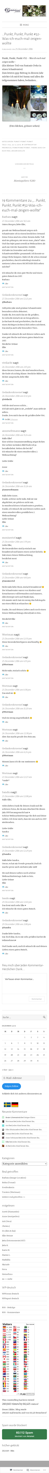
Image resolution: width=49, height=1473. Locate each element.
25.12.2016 (16, 145)
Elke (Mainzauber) (13, 1130)
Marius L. (6, 1255)
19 (5, 1055)
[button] (16, 103)
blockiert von (27, 1435)
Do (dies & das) (9, 1231)
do (7, 1146)
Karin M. (6, 1250)
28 (18, 1061)
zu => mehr (7, 1279)
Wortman (8, 634)
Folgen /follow (11, 1086)
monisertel (9, 537)
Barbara (6, 216)
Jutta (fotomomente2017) (13, 1240)
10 (38, 1043)
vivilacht (7, 362)
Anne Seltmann (12, 1138)
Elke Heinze (7, 1236)
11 (44, 1043)
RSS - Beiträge (8, 1307)
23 (31, 1055)
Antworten (7, 287)
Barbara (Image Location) (14, 1178)
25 (44, 1055)
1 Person (14, 419)
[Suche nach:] (24, 1017)
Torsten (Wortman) (11, 1192)
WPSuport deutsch (10, 1298)
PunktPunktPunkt (21, 148)
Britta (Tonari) (8, 1182)
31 (38, 1061)
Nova (4, 1269)
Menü (26, 25)
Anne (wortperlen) (10, 1216)
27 (12, 1061)
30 (31, 1061)
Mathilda (6, 1260)
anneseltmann (11, 430)
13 (12, 1049)
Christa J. (6, 1226)
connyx (9, 1134)
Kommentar (37, 999)
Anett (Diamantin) (10, 1212)
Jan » (11, 1070)
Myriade (6, 1264)
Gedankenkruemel (12, 294)
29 (25, 1061)
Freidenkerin (8, 1187)
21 (18, 1055)
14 (18, 1049)
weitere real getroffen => (13, 1197)
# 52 (9, 145)
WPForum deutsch (10, 1294)
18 (44, 1049)
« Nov (4, 1070)
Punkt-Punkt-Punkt (23, 142)
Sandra (6, 792)
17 (38, 1049)
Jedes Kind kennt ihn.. (26, 1121)
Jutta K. (5, 1245)
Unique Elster (29, 1117)
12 (5, 1049)
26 (5, 1061)
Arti (7, 1125)
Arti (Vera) (6, 1221)
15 (25, 1049)
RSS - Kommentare (11, 1312)
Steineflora (7, 1274)
